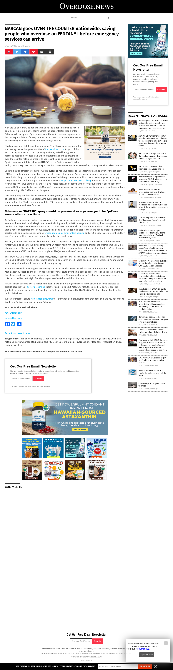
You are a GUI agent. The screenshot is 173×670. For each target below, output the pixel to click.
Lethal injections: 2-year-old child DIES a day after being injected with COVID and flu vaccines (153, 263)
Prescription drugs (112, 342)
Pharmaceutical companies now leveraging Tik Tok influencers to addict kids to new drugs (153, 179)
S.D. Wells (25, 46)
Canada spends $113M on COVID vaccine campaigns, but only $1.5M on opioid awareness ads (153, 291)
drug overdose (86, 338)
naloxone (9, 342)
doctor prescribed (36, 287)
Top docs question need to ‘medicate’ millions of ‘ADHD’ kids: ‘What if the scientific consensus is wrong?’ (153, 206)
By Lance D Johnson (155, 184)
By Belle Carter (153, 366)
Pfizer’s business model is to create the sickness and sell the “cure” (152, 373)
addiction (25, 338)
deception (60, 338)
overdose (81, 342)
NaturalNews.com (13, 318)
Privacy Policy (86, 661)
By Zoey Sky (153, 161)
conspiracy (36, 338)
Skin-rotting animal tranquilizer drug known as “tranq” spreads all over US (152, 220)
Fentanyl (106, 338)
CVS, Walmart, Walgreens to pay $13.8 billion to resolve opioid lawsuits (152, 360)
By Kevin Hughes (154, 172)
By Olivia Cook (153, 312)
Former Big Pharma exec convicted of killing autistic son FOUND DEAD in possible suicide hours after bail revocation (152, 277)
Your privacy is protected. (18, 386)
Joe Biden (116, 338)
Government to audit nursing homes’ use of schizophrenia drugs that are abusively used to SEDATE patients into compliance (153, 249)
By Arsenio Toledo (155, 225)
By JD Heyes (153, 213)
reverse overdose (13, 345)
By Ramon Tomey (153, 269)
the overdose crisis (54, 149)
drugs (98, 338)
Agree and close (147, 655)
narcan (18, 342)
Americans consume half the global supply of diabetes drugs (153, 331)
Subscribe (145, 666)
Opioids (72, 342)
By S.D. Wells (153, 131)
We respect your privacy (72, 653)
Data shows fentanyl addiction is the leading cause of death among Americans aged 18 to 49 (153, 156)
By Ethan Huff (153, 256)
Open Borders (60, 342)
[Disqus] (65, 524)
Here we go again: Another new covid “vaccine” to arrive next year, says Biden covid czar (153, 319)
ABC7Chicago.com (13, 313)
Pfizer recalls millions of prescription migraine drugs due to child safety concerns (153, 192)
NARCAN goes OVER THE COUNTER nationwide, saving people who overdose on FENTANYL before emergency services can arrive (153, 124)
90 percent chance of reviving (76, 180)
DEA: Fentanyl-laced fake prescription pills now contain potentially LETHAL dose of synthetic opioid (151, 305)
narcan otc (28, 342)
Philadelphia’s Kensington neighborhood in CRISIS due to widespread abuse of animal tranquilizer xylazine (152, 234)
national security (43, 342)
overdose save (94, 342)
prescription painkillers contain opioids (64, 233)
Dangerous (48, 338)
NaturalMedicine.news (42, 299)
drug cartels (72, 338)
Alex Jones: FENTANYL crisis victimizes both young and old (151, 167)
